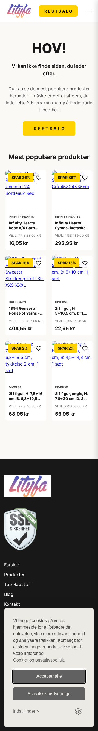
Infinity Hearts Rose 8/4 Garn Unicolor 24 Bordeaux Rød (22, 230)
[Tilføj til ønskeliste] (39, 178)
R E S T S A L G (58, 11)
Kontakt (12, 604)
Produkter (14, 574)
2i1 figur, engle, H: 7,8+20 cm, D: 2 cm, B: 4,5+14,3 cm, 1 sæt (71, 401)
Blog (8, 594)
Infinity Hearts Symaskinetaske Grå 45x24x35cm (71, 228)
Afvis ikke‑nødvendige (49, 693)
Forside (11, 564)
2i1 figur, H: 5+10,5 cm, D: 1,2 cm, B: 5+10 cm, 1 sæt (71, 316)
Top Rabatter (17, 584)
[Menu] (88, 10)
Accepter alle (49, 676)
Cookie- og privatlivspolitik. (39, 660)
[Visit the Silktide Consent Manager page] (78, 711)
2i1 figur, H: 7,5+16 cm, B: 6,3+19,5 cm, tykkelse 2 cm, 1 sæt (26, 401)
